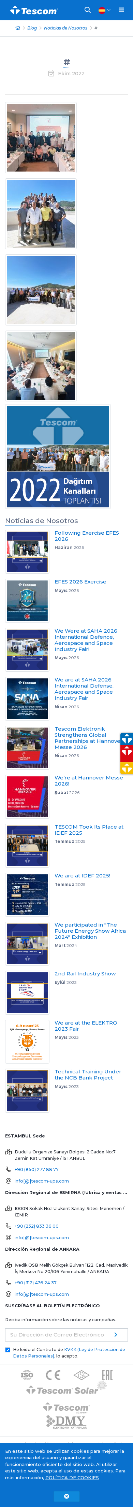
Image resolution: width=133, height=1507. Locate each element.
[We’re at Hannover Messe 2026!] (30, 797)
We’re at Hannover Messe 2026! (89, 780)
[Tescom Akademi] (66, 1405)
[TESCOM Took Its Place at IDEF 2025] (30, 846)
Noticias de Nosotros (65, 28)
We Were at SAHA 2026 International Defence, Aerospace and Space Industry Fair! (86, 640)
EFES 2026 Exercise (80, 581)
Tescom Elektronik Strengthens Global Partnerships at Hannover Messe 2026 (89, 738)
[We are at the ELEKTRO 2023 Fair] (30, 1042)
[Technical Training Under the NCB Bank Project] (30, 1091)
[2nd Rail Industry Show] (30, 993)
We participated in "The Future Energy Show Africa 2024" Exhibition (90, 930)
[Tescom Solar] (66, 1388)
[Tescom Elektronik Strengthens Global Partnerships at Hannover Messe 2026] (30, 748)
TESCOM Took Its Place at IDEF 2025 (89, 830)
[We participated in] (30, 944)
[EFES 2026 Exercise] (30, 601)
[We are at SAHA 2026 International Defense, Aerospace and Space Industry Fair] (30, 699)
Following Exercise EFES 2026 (87, 536)
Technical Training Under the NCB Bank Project (88, 1074)
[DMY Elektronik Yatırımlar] (66, 1422)
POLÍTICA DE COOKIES (72, 1477)
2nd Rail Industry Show (85, 973)
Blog (32, 28)
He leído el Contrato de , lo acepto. (69, 1353)
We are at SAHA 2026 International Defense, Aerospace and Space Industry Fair (84, 688)
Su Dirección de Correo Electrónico (57, 1334)
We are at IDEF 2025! (82, 875)
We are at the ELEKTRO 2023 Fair (86, 1025)
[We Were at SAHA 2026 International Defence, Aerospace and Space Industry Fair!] (30, 650)
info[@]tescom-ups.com (42, 1181)
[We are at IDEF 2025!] (30, 895)
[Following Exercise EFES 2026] (30, 552)
